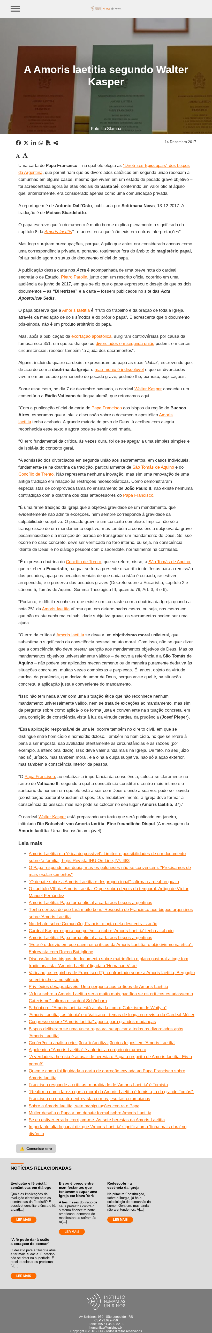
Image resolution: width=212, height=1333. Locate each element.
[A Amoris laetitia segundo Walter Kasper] (56, 143)
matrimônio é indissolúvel (119, 369)
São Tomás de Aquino (153, 467)
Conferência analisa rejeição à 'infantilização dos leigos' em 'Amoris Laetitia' (102, 1042)
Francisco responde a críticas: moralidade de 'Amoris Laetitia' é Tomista (98, 1084)
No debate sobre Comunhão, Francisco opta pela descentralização (93, 923)
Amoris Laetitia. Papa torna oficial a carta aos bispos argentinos (90, 902)
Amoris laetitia (76, 310)
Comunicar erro (36, 1148)
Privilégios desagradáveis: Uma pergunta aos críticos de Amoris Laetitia (98, 986)
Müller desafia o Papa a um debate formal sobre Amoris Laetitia (90, 1112)
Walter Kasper (148, 388)
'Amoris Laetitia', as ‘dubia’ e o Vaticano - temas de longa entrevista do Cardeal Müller (111, 1014)
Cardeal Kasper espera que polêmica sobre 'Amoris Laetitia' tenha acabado (101, 930)
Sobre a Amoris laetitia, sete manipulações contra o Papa (84, 1105)
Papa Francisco (107, 408)
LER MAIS (23, 1219)
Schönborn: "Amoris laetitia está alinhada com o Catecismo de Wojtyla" (97, 1007)
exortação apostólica (91, 336)
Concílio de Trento (36, 474)
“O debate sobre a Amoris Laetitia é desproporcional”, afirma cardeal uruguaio (104, 881)
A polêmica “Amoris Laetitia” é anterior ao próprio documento (87, 1049)
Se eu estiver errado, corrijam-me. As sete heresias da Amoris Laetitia (97, 1119)
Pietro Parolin (74, 277)
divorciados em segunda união (125, 343)
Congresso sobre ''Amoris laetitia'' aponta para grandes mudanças (92, 1021)
